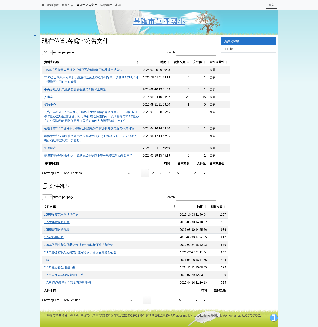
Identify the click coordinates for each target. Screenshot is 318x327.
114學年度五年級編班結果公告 (64, 275)
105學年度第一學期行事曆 (61, 214)
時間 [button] (163, 62)
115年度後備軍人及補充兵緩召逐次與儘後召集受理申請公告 (83, 69)
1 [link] (145, 173)
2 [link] (153, 173)
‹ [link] (136, 173)
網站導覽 (53, 5)
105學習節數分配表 (57, 229)
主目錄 (228, 48)
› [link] (204, 173)
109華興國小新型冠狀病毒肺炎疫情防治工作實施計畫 (79, 244)
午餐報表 (50, 148)
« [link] (129, 173)
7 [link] (196, 300)
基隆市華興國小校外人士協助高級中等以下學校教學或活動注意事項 (88, 155)
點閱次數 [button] (216, 206)
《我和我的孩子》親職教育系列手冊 (67, 282)
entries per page (63, 52)
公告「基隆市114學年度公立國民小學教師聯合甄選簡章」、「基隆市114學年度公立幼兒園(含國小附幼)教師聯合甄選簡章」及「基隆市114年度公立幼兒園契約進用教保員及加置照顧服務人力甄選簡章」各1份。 (91, 116)
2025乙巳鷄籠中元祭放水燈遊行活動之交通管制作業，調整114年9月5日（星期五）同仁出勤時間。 (91, 79)
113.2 (47, 259)
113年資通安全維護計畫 (59, 267)
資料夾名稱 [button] (51, 62)
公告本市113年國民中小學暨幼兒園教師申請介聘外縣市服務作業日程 (89, 128)
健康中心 (50, 104)
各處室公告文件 (87, 5)
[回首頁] (43, 5)
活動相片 (106, 5)
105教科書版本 (54, 237)
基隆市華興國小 (159, 21)
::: (1, 11)
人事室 (48, 97)
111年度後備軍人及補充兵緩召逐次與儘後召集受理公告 (80, 252)
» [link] (212, 173)
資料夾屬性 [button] (217, 62)
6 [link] (188, 300)
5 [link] (178, 173)
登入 (271, 5)
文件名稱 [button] (50, 206)
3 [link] (161, 173)
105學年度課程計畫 (57, 222)
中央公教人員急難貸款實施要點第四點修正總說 (75, 89)
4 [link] (169, 173)
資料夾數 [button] (180, 62)
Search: (170, 52)
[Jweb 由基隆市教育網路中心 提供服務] (273, 317)
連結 (118, 5)
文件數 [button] (197, 62)
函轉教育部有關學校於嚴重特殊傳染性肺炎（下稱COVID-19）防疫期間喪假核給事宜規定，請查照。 (90, 138)
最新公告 (68, 5)
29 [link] (195, 173)
